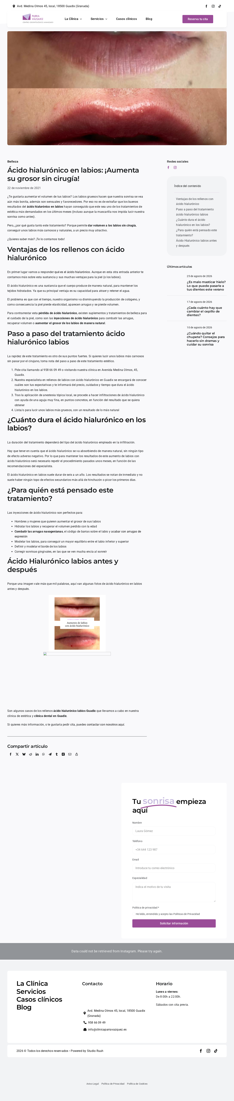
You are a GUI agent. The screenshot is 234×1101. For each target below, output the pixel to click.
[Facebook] (10, 758)
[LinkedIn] (37, 758)
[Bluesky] (24, 758)
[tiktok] (219, 6)
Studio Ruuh (95, 1051)
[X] (17, 758)
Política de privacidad (145, 907)
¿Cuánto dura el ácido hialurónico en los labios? (76, 423)
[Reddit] (30, 758)
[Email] (70, 758)
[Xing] (63, 758)
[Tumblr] (56, 758)
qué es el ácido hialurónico (72, 272)
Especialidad (139, 878)
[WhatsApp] (43, 758)
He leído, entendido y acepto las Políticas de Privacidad (168, 914)
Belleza (12, 161)
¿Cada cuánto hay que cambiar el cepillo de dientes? (204, 311)
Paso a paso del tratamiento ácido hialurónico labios (195, 212)
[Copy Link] (76, 758)
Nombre (137, 822)
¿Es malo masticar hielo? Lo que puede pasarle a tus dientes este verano (206, 285)
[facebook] (206, 6)
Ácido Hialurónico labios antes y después (196, 243)
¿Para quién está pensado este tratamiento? (196, 232)
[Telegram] (50, 758)
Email (135, 859)
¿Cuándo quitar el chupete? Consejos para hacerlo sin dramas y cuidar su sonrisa (205, 338)
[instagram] (213, 6)
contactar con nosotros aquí (105, 724)
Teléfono (137, 841)
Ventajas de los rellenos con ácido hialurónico (194, 201)
